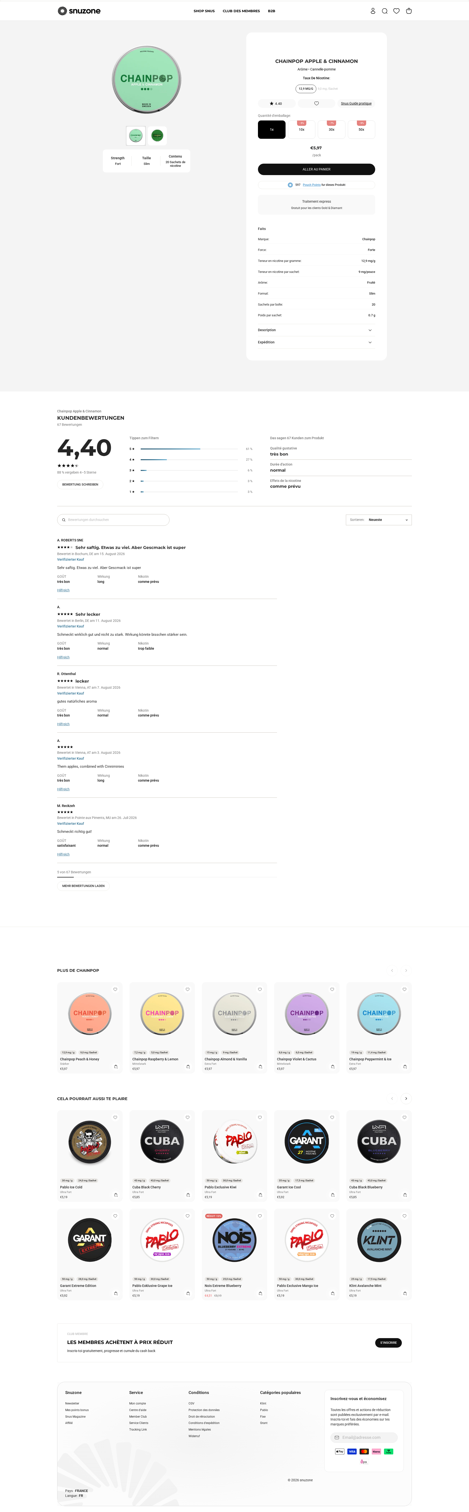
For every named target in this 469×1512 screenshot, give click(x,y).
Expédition (266, 342)
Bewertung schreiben (80, 484)
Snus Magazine (75, 1416)
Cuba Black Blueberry (366, 1187)
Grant (263, 1423)
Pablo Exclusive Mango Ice (297, 1286)
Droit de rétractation (202, 1416)
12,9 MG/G (306, 88)
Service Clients (138, 1423)
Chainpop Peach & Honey (79, 1059)
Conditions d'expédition (204, 1423)
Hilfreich (63, 590)
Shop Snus (204, 11)
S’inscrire (388, 1342)
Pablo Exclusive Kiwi (220, 1187)
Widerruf (194, 1436)
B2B (271, 11)
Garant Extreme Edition (78, 1286)
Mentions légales (200, 1429)
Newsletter (72, 1403)
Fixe (263, 1416)
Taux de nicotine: (316, 78)
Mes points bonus (77, 1410)
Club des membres (241, 11)
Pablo (264, 1410)
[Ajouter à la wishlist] (316, 103)
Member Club (138, 1416)
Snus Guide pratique (356, 103)
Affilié (69, 1423)
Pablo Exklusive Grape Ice (152, 1286)
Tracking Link (138, 1429)
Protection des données (204, 1410)
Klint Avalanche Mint (365, 1286)
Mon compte (137, 1403)
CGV (191, 1403)
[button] (277, 103)
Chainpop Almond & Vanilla (226, 1059)
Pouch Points (312, 185)
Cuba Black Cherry (146, 1187)
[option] (146, 81)
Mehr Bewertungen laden (83, 886)
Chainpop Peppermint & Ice (370, 1059)
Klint (263, 1403)
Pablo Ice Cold (71, 1187)
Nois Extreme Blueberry (223, 1286)
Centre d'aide (137, 1410)
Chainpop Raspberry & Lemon (155, 1059)
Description (267, 330)
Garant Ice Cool (289, 1187)
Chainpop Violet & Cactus (296, 1059)
